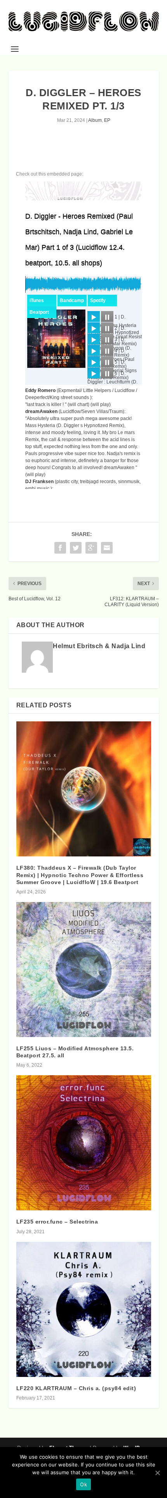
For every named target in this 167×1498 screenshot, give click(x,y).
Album (95, 120)
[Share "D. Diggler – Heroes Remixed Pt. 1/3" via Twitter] (76, 548)
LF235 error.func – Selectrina (57, 1221)
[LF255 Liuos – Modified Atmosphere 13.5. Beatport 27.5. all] (83, 969)
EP (107, 120)
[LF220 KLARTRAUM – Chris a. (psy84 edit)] (83, 1309)
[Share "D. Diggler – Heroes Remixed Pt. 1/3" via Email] (107, 548)
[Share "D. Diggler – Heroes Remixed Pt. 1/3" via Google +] (91, 548)
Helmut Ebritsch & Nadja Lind (99, 646)
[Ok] (157, 1473)
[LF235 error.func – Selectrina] (83, 1142)
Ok (83, 1484)
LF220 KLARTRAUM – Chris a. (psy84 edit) (76, 1388)
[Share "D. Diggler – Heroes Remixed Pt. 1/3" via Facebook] (60, 548)
